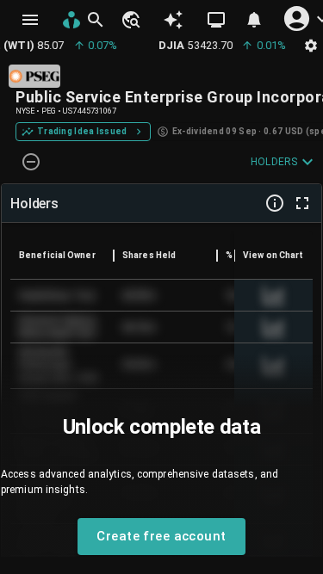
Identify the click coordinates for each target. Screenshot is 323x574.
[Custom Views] (216, 20)
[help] (274, 203)
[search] (95, 20)
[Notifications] (254, 20)
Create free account (161, 536)
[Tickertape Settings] (311, 45)
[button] (130, 19)
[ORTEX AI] (173, 20)
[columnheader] (62, 255)
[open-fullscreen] (302, 203)
